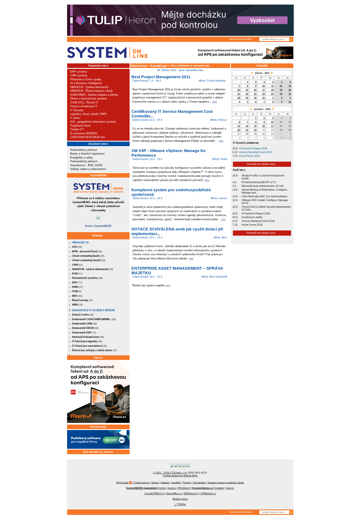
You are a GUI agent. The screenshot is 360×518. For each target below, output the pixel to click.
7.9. (234, 186)
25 (272, 94)
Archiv (162, 488)
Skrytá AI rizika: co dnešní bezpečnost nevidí (263, 177)
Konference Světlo (252, 217)
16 (255, 90)
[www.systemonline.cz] (107, 52)
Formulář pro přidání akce (261, 164)
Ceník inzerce (141, 482)
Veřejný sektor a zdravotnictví (88, 169)
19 (281, 90)
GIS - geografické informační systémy (93, 121)
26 (281, 94)
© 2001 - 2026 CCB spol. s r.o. (170, 472)
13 (290, 86)
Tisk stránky (199, 482)
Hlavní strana (139, 65)
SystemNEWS (98, 175)
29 (247, 98)
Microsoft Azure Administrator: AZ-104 (263, 186)
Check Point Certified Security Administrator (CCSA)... (266, 208)
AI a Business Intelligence (86, 83)
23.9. (235, 148)
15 (247, 90)
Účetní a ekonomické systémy (88, 98)
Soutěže (176, 482)
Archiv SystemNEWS (98, 226)
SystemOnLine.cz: (203, 488)
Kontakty (219, 488)
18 (272, 90)
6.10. (235, 152)
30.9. (235, 217)
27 (290, 94)
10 (263, 86)
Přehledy (97, 235)
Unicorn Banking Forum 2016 (255, 152)
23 (255, 94)
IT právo (75, 117)
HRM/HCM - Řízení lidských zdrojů (91, 90)
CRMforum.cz (208, 493)
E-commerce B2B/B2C (84, 133)
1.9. (234, 182)
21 (239, 94)
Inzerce (98, 357)
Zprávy (155, 482)
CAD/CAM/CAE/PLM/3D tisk (87, 137)
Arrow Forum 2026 (249, 156)
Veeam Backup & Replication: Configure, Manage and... (265, 191)
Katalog (165, 482)
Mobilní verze (180, 499)
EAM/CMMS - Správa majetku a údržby (94, 94)
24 (263, 94)
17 (263, 90)
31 (263, 98)
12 (281, 86)
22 (247, 94)
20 (290, 90)
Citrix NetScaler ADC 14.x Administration (264, 196)
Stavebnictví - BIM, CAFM (86, 165)
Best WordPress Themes (98, 451)
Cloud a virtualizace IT (83, 106)
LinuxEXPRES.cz (154, 493)
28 (239, 98)
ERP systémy (78, 71)
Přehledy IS (80, 242)
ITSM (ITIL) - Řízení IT (84, 102)
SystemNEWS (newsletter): (142, 488)
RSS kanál (122, 482)
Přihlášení (183, 488)
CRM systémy (79, 75)
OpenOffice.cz (174, 493)
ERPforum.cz (191, 493)
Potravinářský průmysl (83, 161)
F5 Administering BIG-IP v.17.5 (259, 182)
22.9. (235, 206)
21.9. (235, 200)
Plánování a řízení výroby (85, 79)
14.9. (235, 189)
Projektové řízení (80, 125)
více (214, 101)
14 (239, 90)
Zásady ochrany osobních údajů (226, 482)
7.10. (235, 156)
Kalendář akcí (159, 65)
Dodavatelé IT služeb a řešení (93, 310)
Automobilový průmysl (83, 149)
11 (272, 86)
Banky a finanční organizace (87, 153)
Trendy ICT (77, 129)
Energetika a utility (81, 157)
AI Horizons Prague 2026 (253, 148)
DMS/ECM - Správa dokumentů (89, 87)
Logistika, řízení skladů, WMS (88, 114)
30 (255, 98)
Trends (187, 482)
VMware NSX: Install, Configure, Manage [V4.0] (265, 202)
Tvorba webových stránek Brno (180, 475)
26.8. (235, 175)
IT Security (77, 110)
